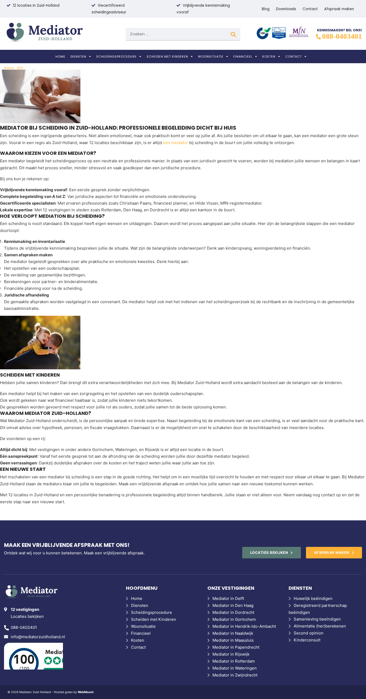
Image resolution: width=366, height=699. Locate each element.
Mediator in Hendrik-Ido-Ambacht (244, 626)
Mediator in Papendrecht (235, 647)
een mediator (175, 142)
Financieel (242, 56)
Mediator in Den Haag (232, 605)
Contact (310, 9)
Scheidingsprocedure (116, 56)
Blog (266, 9)
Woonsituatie (210, 56)
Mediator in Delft (228, 598)
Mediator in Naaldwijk (232, 633)
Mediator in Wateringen (234, 668)
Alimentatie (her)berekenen (320, 626)
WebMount (86, 692)
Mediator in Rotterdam (233, 661)
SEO (20, 68)
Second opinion (308, 633)
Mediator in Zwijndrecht (234, 675)
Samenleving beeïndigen (317, 619)
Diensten (78, 56)
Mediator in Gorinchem (234, 619)
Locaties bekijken (27, 616)
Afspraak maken (339, 9)
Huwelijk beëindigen (313, 598)
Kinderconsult (307, 639)
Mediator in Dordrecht (233, 612)
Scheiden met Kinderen (167, 56)
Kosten (268, 56)
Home (60, 56)
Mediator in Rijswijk (230, 654)
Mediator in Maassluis (233, 640)
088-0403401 (342, 36)
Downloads (286, 9)
